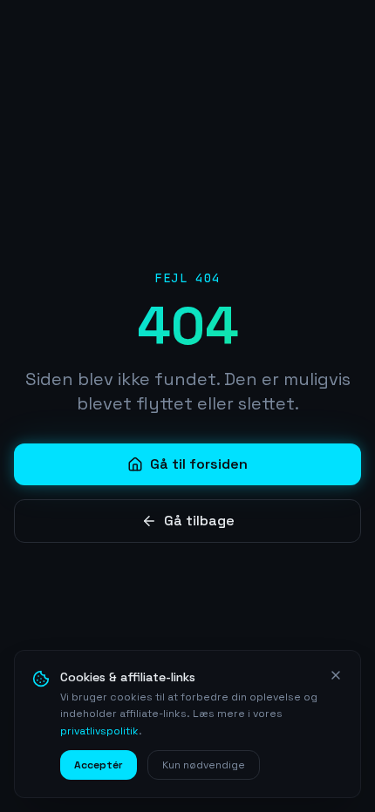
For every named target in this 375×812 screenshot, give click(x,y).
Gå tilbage (199, 520)
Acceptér (98, 765)
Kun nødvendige (203, 765)
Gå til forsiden (199, 464)
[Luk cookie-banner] (336, 675)
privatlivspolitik (99, 731)
